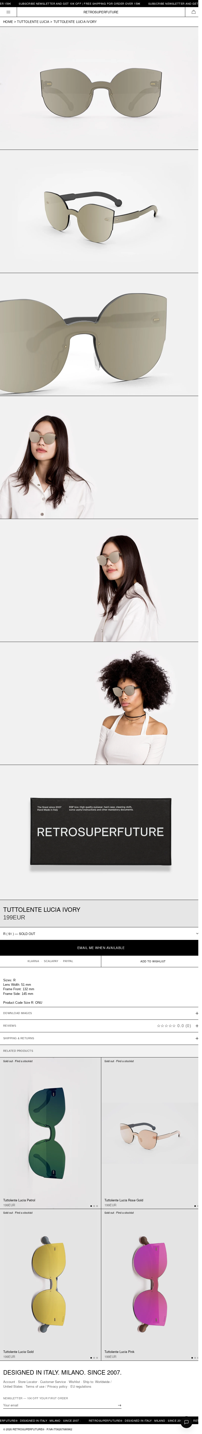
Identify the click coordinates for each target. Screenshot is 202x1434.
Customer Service (53, 1381)
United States (13, 1386)
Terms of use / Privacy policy (46, 1386)
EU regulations (80, 1386)
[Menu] (8, 12)
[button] (193, 12)
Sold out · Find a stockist (18, 1045)
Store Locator (27, 1381)
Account (9, 1381)
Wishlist (74, 1381)
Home (8, 22)
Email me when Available (101, 947)
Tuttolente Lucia (33, 22)
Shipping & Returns (18, 1022)
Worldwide (102, 1381)
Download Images (17, 997)
